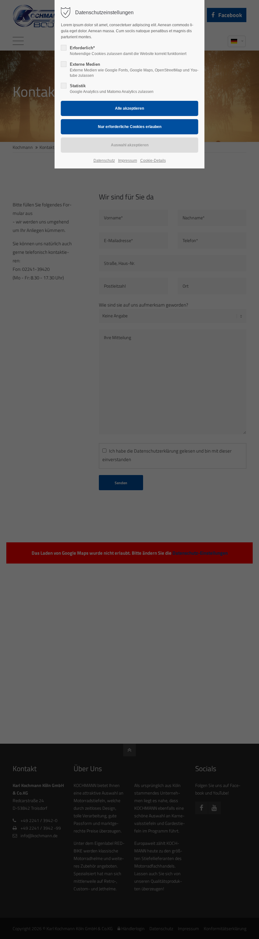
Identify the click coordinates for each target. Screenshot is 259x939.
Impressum (127, 160)
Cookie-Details (153, 160)
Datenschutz (104, 160)
